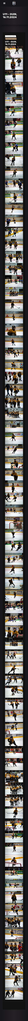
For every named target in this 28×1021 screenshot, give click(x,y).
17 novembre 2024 (10, 36)
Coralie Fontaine (12, 38)
